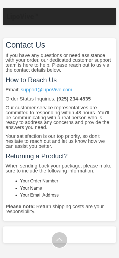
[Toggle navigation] (109, 9)
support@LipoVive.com (46, 89)
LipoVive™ (22, 16)
